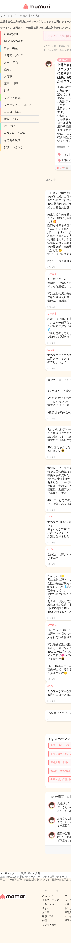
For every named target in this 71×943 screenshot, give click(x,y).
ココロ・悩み (12, 111)
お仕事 (8, 76)
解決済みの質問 (13, 41)
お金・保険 (11, 62)
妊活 (6, 90)
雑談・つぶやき (13, 147)
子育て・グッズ (13, 55)
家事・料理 (11, 83)
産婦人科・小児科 (15, 133)
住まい (8, 69)
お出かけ (9, 126)
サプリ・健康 (12, 97)
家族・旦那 (11, 118)
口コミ (64, 154)
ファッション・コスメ (18, 104)
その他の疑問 (12, 140)
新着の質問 (11, 34)
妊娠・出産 (11, 48)
